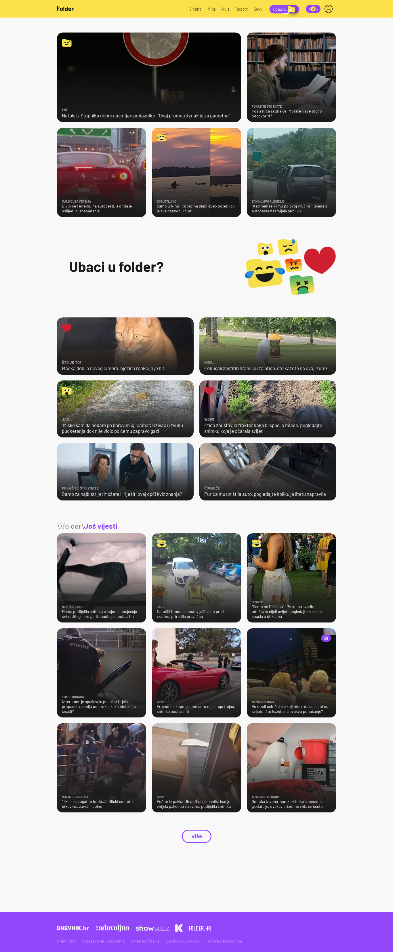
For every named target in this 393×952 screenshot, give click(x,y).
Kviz (225, 9)
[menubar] (329, 9)
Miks (212, 9)
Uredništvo (67, 940)
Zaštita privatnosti (182, 940)
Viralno (195, 9)
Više (196, 836)
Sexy (258, 9)
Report (241, 9)
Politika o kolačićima (224, 940)
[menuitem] (329, 9)
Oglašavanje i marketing (104, 940)
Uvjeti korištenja (145, 940)
